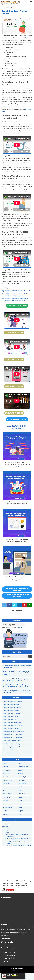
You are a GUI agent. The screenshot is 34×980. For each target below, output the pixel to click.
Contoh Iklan (7, 770)
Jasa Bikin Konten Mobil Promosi (12, 726)
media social (22, 804)
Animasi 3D (6, 763)
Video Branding (7, 794)
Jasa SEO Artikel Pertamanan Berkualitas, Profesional (17, 839)
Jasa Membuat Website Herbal (12, 735)
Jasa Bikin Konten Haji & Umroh (12, 701)
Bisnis (19, 763)
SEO (4, 787)
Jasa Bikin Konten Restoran (11, 704)
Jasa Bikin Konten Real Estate (12, 707)
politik (20, 807)
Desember (7, 825)
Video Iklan (21, 794)
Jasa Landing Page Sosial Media (12, 747)
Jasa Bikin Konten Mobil (10, 720)
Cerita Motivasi (23, 767)
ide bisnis (21, 800)
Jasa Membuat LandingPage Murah (14, 732)
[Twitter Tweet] (4, 605)
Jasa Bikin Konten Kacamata (11, 714)
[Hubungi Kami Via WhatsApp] (3, 976)
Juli (6, 831)
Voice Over (6, 797)
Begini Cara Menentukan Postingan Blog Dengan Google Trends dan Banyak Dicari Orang (16, 673)
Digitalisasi (6, 773)
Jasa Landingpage (9, 957)
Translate (19, 627)
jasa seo (5, 804)
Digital (20, 770)
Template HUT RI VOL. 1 (9, 954)
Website (20, 797)
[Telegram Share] (14, 605)
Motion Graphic (8, 780)
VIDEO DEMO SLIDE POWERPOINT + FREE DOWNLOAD (17, 596)
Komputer (6, 777)
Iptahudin (21, 968)
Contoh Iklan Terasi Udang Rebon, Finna (15, 298)
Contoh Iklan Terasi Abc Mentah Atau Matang (17, 296)
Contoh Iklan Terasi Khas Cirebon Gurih (14, 294)
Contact (6, 961)
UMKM (5, 790)
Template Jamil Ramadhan (11, 952)
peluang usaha (7, 807)
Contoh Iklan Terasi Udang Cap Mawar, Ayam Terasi (16, 291)
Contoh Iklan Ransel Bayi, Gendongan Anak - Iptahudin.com (16, 666)
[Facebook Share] (9, 605)
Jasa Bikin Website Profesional (12, 729)
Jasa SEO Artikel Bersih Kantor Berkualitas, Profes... (18, 842)
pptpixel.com (17, 970)
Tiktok (20, 787)
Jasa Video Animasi (9, 955)
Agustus (7, 829)
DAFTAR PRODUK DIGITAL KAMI (17, 419)
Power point (22, 784)
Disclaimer (7, 960)
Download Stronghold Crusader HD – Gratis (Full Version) (17, 691)
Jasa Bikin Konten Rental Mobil (12, 723)
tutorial (5, 814)
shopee (20, 811)
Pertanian (6, 784)
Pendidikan (21, 780)
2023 (5, 827)
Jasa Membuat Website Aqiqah (12, 738)
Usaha (20, 790)
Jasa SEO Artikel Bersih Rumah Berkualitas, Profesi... (18, 846)
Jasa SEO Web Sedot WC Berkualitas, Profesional (16, 835)
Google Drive (22, 773)
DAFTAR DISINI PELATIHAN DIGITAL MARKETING (17, 589)
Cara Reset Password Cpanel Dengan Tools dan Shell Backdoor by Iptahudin (15, 685)
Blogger (5, 767)
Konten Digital (22, 777)
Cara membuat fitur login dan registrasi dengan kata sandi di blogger (15, 679)
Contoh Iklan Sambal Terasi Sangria (13, 300)
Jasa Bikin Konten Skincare (11, 710)
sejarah (5, 811)
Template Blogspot (9, 958)
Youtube (5, 800)
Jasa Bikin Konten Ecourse (11, 717)
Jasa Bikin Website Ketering (11, 744)
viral (19, 814)
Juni (6, 833)
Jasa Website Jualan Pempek (12, 741)
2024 (4, 823)
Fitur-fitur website (8, 753)
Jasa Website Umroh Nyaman (12, 750)
